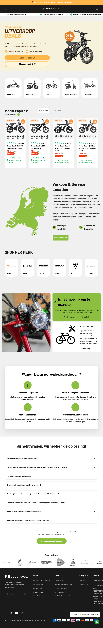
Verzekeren (59, 581)
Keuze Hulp (86, 317)
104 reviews (92, 143)
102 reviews (20, 143)
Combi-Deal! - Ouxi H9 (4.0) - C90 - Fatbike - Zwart (62, 148)
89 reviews (44, 143)
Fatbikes (82, 581)
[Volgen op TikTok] (21, 613)
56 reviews (68, 143)
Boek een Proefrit (60, 238)
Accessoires (83, 584)
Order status (59, 592)
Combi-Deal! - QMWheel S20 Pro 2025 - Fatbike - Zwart (87, 148)
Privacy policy (38, 592)
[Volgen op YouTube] (16, 613)
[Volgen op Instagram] (11, 613)
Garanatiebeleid (38, 584)
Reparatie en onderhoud (63, 584)
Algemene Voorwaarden (41, 581)
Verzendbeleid (38, 588)
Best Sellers (43, 111)
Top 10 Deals (56, 111)
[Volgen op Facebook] (6, 613)
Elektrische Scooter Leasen (65, 596)
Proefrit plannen (70, 317)
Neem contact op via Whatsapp (52, 541)
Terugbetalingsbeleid (40, 596)
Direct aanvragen (85, 349)
